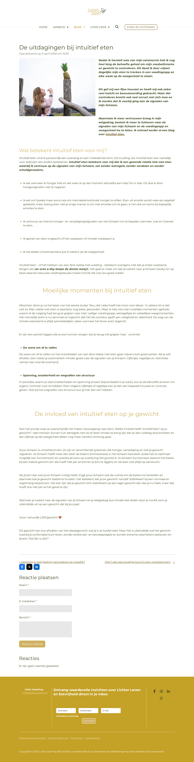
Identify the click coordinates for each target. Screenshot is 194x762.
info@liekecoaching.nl (35, 693)
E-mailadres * (28, 601)
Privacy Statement (58, 738)
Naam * (24, 585)
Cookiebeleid (92, 738)
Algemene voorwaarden (32, 738)
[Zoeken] (117, 26)
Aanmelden (89, 721)
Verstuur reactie (32, 644)
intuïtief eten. (115, 134)
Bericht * (24, 617)
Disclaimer (77, 738)
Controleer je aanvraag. (67, 716)
